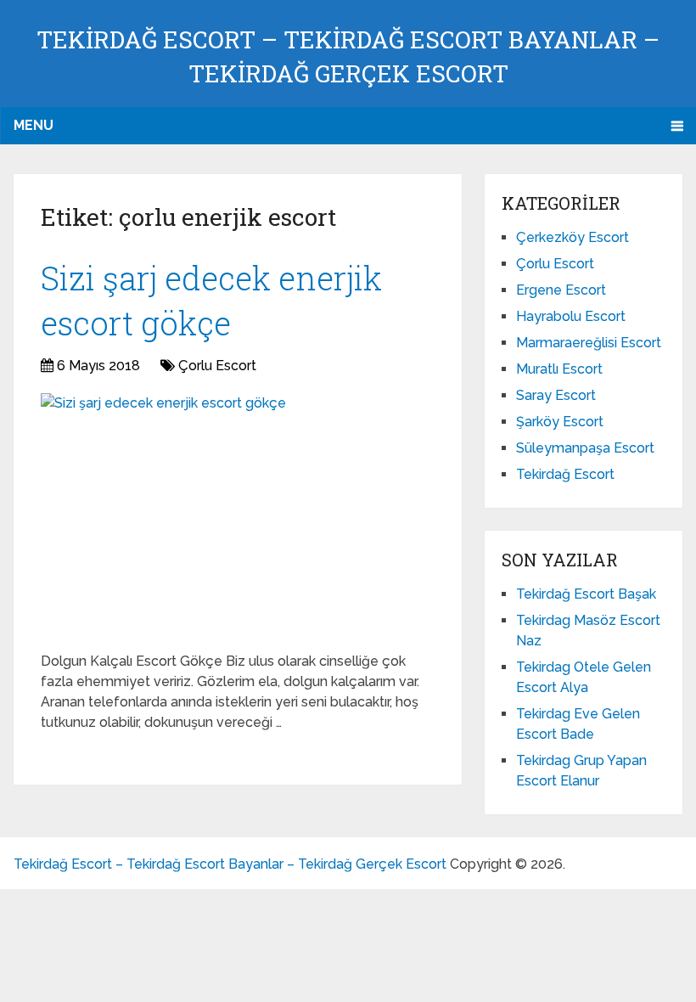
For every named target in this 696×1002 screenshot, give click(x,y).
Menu (33, 125)
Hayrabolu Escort (571, 316)
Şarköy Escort (559, 422)
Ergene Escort (561, 290)
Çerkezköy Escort (572, 237)
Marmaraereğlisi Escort (588, 343)
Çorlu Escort (217, 365)
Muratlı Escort (559, 369)
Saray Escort (556, 395)
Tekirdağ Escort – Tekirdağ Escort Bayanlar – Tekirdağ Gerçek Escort (230, 864)
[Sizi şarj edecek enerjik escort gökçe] (163, 516)
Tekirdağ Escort (565, 474)
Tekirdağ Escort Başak (586, 594)
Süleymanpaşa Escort (585, 448)
